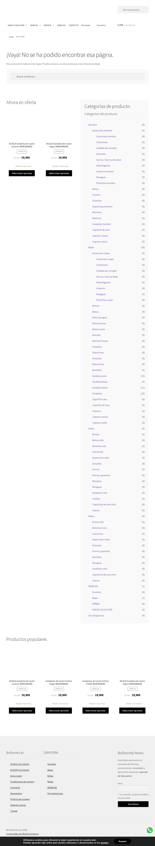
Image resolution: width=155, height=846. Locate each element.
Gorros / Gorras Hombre (108, 159)
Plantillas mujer (104, 299)
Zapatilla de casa (101, 229)
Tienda (13, 810)
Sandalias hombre (101, 224)
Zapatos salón (99, 422)
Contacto (15, 787)
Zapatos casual (100, 235)
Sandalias (97, 393)
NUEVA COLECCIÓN (16, 25)
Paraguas (101, 177)
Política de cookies (20, 799)
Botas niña (98, 440)
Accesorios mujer (101, 253)
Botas (95, 188)
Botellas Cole (99, 527)
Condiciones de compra (22, 781)
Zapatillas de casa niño (104, 574)
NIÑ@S (96, 603)
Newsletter (16, 793)
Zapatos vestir (99, 241)
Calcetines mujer (105, 259)
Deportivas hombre (102, 206)
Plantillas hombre (105, 183)
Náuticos (97, 218)
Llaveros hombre (105, 171)
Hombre (92, 124)
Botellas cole (99, 446)
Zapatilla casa (99, 399)
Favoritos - (101, 25)
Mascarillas (98, 364)
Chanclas (97, 200)
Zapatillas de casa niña (104, 504)
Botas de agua (99, 317)
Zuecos (96, 510)
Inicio (11, 36)
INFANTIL (47, 25)
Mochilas (97, 212)
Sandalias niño (99, 568)
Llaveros (100, 288)
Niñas (91, 428)
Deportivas (98, 352)
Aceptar (123, 841)
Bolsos (95, 305)
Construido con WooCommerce (22, 833)
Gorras (95, 469)
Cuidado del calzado (106, 147)
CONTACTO (74, 25)
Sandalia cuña (99, 375)
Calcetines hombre (106, 136)
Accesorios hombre (102, 130)
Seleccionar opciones (22, 173)
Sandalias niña (99, 492)
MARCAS (34, 25)
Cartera (96, 194)
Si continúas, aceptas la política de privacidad (133, 796)
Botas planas (99, 323)
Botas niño (98, 521)
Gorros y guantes (101, 475)
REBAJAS (62, 25)
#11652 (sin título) (19, 764)
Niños (91, 516)
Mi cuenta (86, 25)
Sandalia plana (99, 381)
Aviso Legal (16, 775)
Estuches (101, 153)
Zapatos (96, 410)
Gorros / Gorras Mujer (107, 276)
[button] (21, 166)
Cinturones (102, 142)
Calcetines (97, 451)
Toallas (96, 498)
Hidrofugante (103, 165)
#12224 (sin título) (19, 769)
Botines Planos (100, 340)
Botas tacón (98, 329)
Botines (96, 334)
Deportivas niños (101, 539)
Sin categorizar (96, 615)
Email (120, 783)
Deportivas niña (100, 457)
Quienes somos (18, 805)
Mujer (91, 247)
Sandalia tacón (100, 387)
